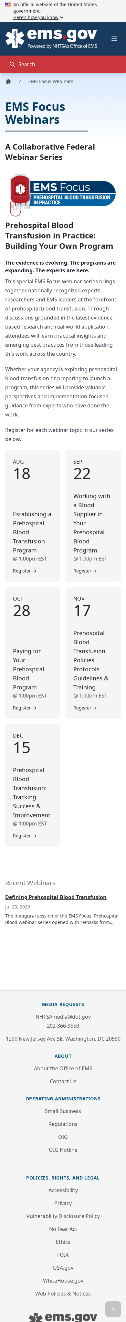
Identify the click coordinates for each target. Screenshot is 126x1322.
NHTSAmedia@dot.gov (63, 1016)
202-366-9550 (63, 1025)
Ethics (63, 1241)
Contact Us (63, 1081)
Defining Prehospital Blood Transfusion (56, 897)
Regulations (63, 1124)
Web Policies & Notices (63, 1293)
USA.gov (63, 1267)
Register (25, 571)
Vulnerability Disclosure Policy (63, 1216)
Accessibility (63, 1190)
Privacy (63, 1203)
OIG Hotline (63, 1149)
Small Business (63, 1111)
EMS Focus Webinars (50, 81)
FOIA (63, 1254)
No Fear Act (63, 1229)
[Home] (8, 81)
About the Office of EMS (63, 1068)
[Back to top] (113, 1309)
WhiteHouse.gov (63, 1280)
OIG (63, 1136)
